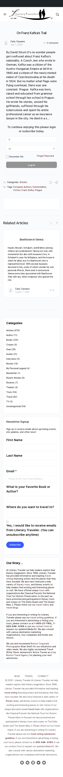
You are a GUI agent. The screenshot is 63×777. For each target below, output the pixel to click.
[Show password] (54, 148)
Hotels (9, 354)
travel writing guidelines (42, 617)
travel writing (11, 692)
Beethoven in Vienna (31, 239)
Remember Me (16, 156)
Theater (10, 387)
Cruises (9, 344)
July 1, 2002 (16, 44)
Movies (9, 363)
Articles (23, 182)
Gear (8, 349)
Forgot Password (45, 156)
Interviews (11, 359)
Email (11, 471)
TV (7, 401)
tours (41, 590)
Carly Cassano (17, 41)
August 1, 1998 (22, 292)
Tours (9, 392)
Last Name (14, 455)
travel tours (34, 709)
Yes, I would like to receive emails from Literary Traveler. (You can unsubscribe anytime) (31, 530)
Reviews (10, 382)
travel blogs (12, 607)
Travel (9, 397)
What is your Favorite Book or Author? (28, 489)
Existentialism (39, 187)
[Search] (57, 14)
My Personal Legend (16, 368)
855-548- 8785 (44, 742)
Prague (38, 190)
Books (9, 340)
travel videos (42, 605)
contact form (42, 626)
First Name (14, 440)
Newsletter (11, 373)
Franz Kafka (28, 190)
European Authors (22, 187)
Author (9, 335)
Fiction (16, 190)
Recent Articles (13, 378)
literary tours (23, 584)
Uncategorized (13, 406)
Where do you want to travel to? (30, 507)
